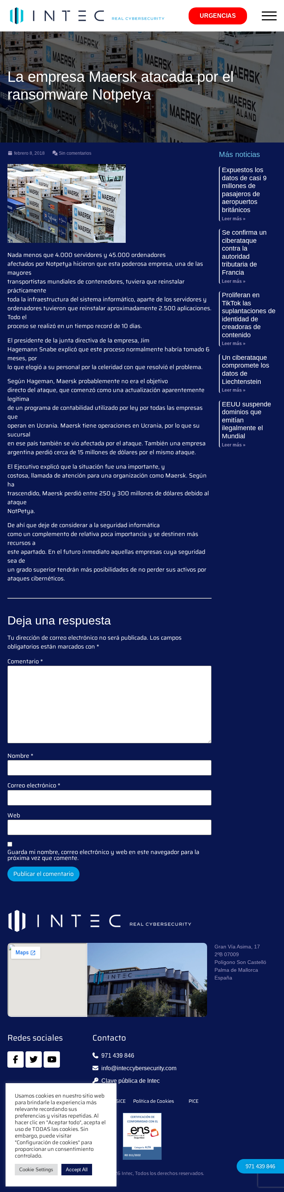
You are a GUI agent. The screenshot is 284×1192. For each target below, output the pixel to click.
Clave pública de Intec (130, 1081)
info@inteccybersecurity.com (138, 1068)
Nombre (20, 756)
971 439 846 (260, 1166)
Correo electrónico (33, 785)
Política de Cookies (153, 1101)
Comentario (25, 661)
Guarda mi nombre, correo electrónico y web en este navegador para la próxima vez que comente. (103, 855)
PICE (194, 1101)
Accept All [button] (77, 1169)
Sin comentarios (74, 153)
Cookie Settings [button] (36, 1169)
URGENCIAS (218, 16)
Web (13, 815)
